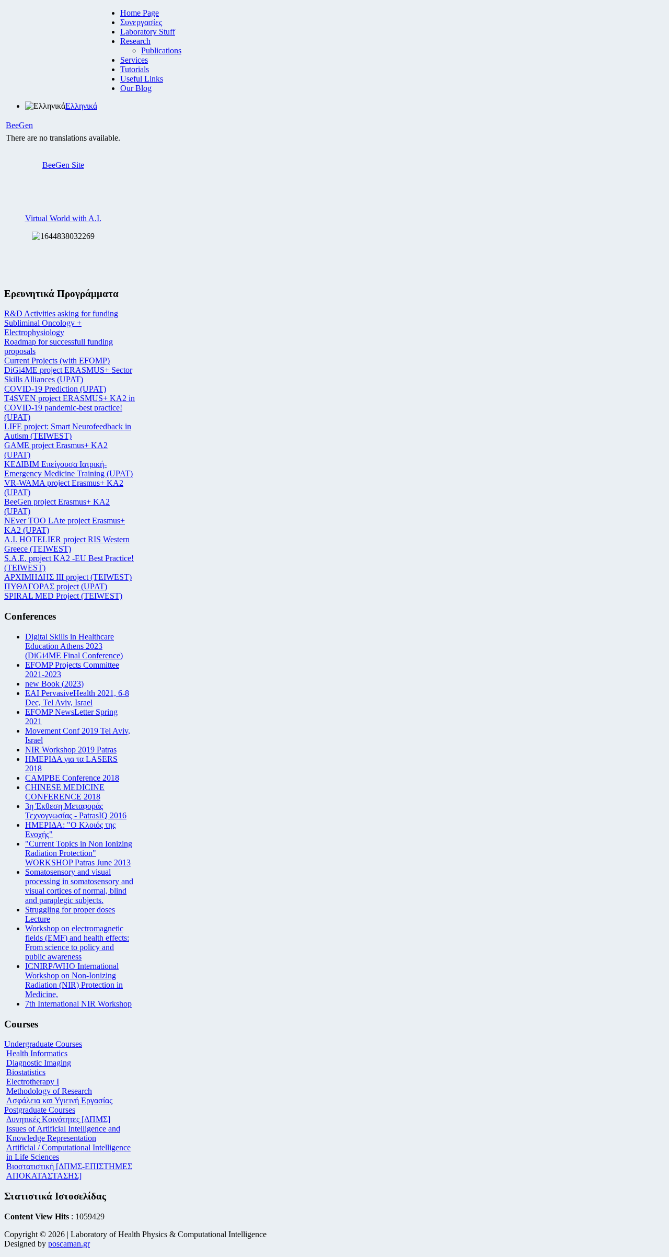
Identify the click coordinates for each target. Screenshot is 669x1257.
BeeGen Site (63, 165)
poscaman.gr (69, 1243)
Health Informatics (36, 1053)
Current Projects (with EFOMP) (57, 360)
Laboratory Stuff (147, 31)
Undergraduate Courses (43, 1043)
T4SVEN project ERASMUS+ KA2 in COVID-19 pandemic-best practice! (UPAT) (69, 407)
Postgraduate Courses (39, 1109)
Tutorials (134, 69)
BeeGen (19, 125)
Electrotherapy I (32, 1081)
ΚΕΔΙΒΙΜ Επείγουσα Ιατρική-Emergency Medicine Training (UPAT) (68, 469)
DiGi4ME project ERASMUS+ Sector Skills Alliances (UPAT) (68, 374)
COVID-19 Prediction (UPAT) (55, 388)
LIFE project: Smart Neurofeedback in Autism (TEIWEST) (67, 431)
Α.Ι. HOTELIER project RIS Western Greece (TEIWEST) (67, 544)
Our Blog (136, 88)
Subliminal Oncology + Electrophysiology (43, 327)
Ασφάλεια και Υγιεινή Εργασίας (59, 1100)
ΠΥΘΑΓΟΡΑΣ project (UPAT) (55, 586)
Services (134, 59)
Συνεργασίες (141, 22)
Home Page (139, 12)
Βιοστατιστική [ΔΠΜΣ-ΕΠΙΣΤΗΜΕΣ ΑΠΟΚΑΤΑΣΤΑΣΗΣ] (69, 1171)
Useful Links (141, 78)
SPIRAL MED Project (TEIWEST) (63, 595)
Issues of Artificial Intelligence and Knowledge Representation (63, 1133)
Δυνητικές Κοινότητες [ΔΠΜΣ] (58, 1119)
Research (135, 41)
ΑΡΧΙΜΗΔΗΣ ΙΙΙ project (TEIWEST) (68, 577)
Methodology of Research (49, 1091)
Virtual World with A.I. (63, 218)
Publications (161, 50)
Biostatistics (25, 1072)
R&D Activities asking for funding (61, 313)
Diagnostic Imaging (38, 1062)
